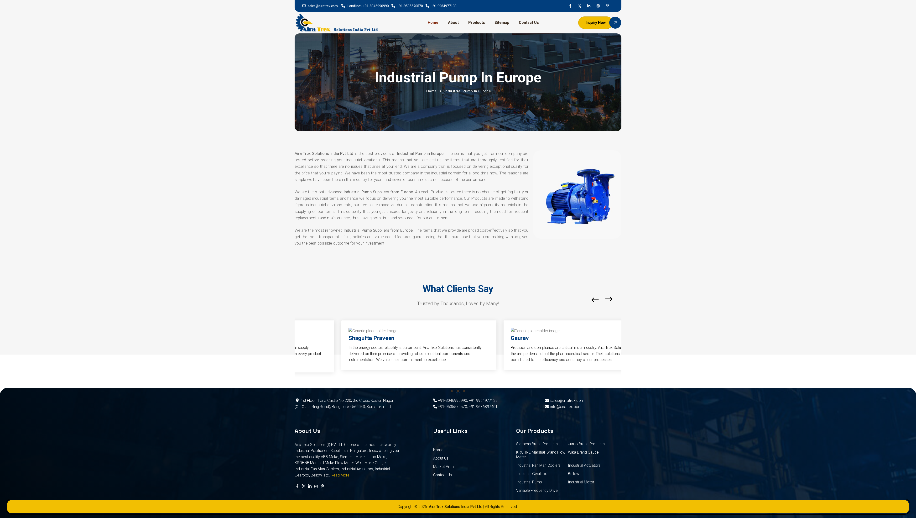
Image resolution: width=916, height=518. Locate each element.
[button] (620, 299)
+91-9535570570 (410, 6)
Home (433, 22)
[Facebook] (570, 6)
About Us (440, 458)
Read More (340, 475)
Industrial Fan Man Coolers (538, 465)
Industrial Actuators (584, 465)
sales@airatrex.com (323, 6)
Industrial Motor (581, 482)
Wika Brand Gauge (583, 452)
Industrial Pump (529, 482)
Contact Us (529, 22)
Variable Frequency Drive (537, 490)
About (453, 22)
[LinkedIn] (588, 6)
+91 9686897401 (483, 406)
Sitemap (501, 22)
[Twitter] (579, 6)
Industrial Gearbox (531, 473)
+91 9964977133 (444, 6)
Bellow (573, 473)
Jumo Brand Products (586, 444)
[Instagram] (598, 6)
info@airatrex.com (565, 406)
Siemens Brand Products (537, 444)
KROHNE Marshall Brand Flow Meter (540, 454)
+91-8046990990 (376, 6)
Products (476, 22)
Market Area (443, 466)
